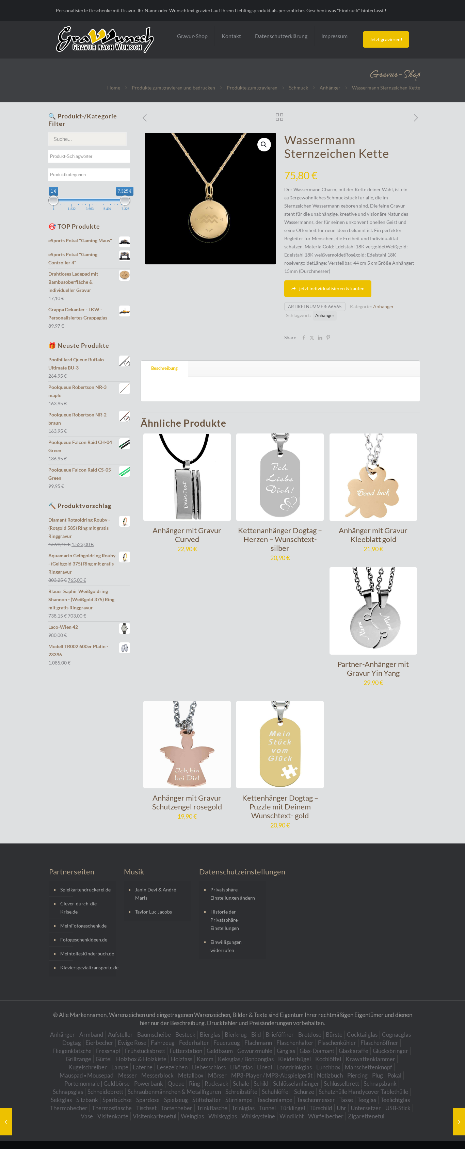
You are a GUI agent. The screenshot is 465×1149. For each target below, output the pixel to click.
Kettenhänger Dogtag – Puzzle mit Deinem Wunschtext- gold (280, 806)
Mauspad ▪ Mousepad (87, 1075)
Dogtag (71, 1042)
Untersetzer (366, 1108)
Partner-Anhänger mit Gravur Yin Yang (373, 668)
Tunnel (267, 1108)
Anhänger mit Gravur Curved (187, 535)
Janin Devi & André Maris (155, 894)
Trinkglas (243, 1108)
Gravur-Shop (192, 36)
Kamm (205, 1059)
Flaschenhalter (295, 1042)
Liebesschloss (209, 1067)
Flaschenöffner (379, 1042)
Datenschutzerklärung (281, 36)
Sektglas (61, 1099)
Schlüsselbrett (341, 1083)
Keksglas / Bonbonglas (246, 1059)
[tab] (164, 368)
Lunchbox (328, 1067)
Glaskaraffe (353, 1050)
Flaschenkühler (337, 1042)
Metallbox (191, 1075)
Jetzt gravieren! (386, 39)
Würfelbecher (325, 1116)
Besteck (185, 1034)
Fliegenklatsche (72, 1050)
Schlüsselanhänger (296, 1083)
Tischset (146, 1108)
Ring (194, 1083)
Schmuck (298, 88)
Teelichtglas (395, 1099)
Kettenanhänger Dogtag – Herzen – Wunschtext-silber (280, 539)
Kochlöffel (328, 1059)
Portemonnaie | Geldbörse (97, 1083)
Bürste (334, 1034)
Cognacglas (396, 1034)
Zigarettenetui (366, 1116)
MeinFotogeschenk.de (83, 926)
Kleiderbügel (294, 1059)
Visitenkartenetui (154, 1116)
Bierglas (210, 1034)
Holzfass (181, 1059)
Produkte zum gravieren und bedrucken (173, 88)
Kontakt (231, 36)
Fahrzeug (163, 1042)
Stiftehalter (206, 1099)
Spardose (148, 1099)
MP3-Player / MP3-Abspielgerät (271, 1075)
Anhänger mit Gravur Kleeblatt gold (373, 535)
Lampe (119, 1067)
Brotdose (309, 1034)
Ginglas (286, 1050)
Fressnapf (108, 1050)
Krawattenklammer (370, 1059)
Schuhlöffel (276, 1091)
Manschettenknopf (368, 1067)
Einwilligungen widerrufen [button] (226, 946)
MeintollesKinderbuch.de (86, 953)
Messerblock (157, 1075)
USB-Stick (398, 1108)
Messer (127, 1075)
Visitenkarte (112, 1116)
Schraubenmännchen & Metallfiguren (174, 1091)
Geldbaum (220, 1050)
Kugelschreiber (87, 1067)
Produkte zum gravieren (252, 88)
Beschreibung (164, 368)
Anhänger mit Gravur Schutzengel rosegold (187, 802)
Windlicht (291, 1116)
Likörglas (241, 1067)
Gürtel (104, 1059)
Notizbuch (330, 1075)
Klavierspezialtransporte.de (86, 967)
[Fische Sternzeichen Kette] (6, 1121)
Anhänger (330, 88)
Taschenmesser (316, 1099)
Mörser (217, 1075)
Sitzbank (87, 1099)
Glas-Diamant (317, 1050)
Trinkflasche (212, 1108)
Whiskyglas (222, 1116)
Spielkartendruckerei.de (85, 889)
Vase (87, 1116)
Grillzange (78, 1059)
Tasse (346, 1099)
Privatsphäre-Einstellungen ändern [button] (232, 894)
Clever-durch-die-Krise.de (79, 908)
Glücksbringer (390, 1050)
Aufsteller (120, 1034)
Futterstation (186, 1050)
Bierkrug (236, 1034)
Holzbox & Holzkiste (141, 1059)
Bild (256, 1034)
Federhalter (194, 1042)
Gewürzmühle (254, 1050)
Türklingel (292, 1108)
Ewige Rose (132, 1042)
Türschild (320, 1108)
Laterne (143, 1067)
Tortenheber (176, 1108)
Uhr (341, 1108)
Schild (261, 1083)
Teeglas (366, 1099)
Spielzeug (176, 1099)
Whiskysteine (258, 1116)
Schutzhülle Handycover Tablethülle (363, 1091)
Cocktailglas (362, 1034)
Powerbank (148, 1083)
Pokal (394, 1075)
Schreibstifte (241, 1091)
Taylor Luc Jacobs (153, 912)
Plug (377, 1075)
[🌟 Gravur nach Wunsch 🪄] (105, 39)
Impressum (334, 36)
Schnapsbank (380, 1083)
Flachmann (258, 1042)
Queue (176, 1083)
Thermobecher (68, 1108)
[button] (264, 144)
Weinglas (192, 1116)
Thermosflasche (112, 1108)
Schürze (304, 1091)
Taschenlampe (274, 1099)
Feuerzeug (226, 1042)
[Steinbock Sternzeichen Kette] (459, 1121)
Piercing (357, 1075)
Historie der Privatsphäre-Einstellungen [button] (224, 920)
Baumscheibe (154, 1034)
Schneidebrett (105, 1091)
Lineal (264, 1067)
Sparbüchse (117, 1099)
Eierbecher (99, 1042)
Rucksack (216, 1083)
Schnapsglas (68, 1091)
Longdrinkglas (294, 1067)
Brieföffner (280, 1034)
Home (113, 88)
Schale (241, 1083)
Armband (91, 1034)
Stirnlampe (239, 1099)
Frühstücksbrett (145, 1050)
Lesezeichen (172, 1067)
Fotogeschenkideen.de (83, 939)
